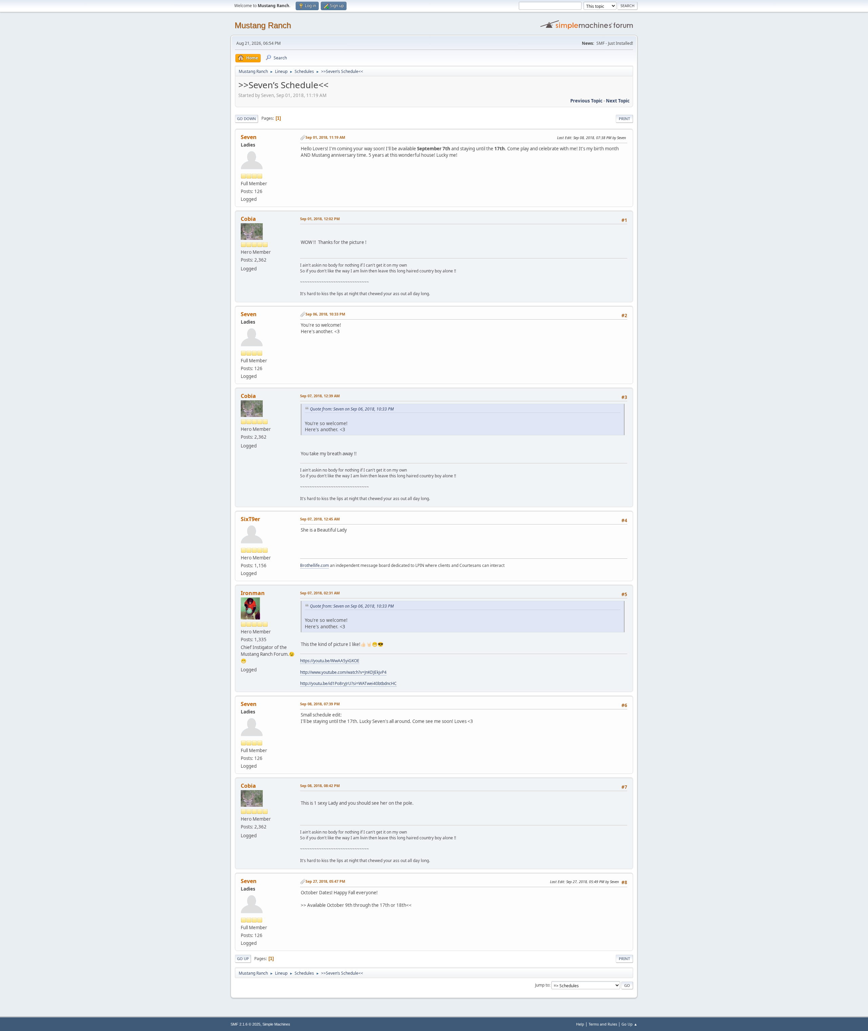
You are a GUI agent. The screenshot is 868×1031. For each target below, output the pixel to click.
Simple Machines (276, 1024)
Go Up (243, 958)
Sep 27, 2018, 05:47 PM (325, 881)
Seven (249, 137)
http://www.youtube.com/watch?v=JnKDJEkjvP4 (343, 672)
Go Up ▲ (629, 1024)
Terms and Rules (603, 1024)
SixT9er (250, 519)
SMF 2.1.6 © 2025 (245, 1024)
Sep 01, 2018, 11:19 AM (325, 137)
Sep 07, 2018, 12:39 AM (320, 395)
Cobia (248, 219)
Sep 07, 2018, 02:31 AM (320, 592)
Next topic (618, 101)
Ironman (253, 593)
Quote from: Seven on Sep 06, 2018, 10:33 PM (352, 409)
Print (624, 118)
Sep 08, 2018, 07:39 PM (320, 703)
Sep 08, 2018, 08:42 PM (320, 785)
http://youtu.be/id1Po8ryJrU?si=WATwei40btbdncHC (348, 683)
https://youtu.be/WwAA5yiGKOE (329, 661)
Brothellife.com (314, 565)
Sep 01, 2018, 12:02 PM (320, 218)
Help (580, 1024)
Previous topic (586, 101)
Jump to (542, 985)
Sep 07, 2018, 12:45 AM (320, 518)
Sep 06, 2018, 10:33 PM (325, 314)
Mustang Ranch (263, 25)
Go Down (246, 118)
